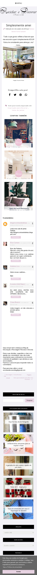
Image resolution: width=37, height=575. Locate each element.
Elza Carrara (14, 243)
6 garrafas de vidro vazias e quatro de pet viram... (18, 466)
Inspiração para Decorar (18, 108)
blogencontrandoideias (18, 223)
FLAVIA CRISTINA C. (18, 284)
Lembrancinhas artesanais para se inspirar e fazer (18, 444)
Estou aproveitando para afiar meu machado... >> (23, 378)
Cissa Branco (15, 302)
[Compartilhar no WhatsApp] (26, 94)
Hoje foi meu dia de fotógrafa (19, 422)
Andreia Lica (14, 266)
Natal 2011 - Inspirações (18, 487)
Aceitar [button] (18, 571)
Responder (15, 237)
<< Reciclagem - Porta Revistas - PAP (13, 375)
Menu (19, 3)
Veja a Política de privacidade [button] (12, 567)
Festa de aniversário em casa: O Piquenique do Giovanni (18, 510)
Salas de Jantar (18, 110)
